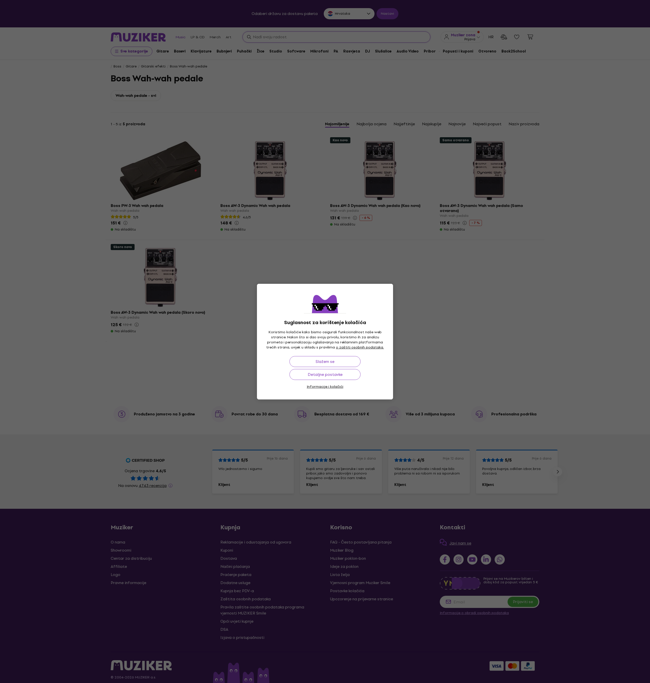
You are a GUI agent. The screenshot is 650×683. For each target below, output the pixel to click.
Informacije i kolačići (325, 386)
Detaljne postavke (325, 374)
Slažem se (325, 361)
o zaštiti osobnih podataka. (360, 347)
